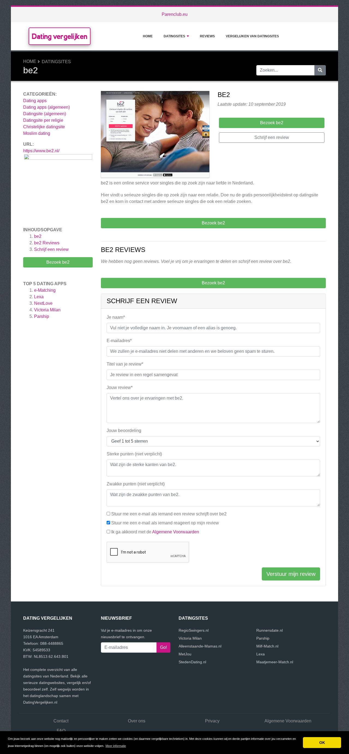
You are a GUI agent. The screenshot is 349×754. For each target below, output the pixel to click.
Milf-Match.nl (267, 646)
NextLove (43, 303)
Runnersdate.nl (269, 630)
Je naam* (116, 317)
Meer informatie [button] (116, 745)
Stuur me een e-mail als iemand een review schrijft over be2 (169, 514)
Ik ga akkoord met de (155, 532)
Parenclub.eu (175, 14)
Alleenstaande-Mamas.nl (200, 646)
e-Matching (45, 290)
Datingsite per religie (43, 120)
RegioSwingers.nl (194, 630)
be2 (37, 236)
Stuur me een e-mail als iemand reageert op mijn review (165, 523)
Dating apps (35, 100)
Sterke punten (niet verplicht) (134, 454)
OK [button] (322, 742)
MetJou (185, 654)
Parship (41, 316)
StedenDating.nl (192, 662)
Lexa (39, 296)
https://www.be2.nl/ (41, 150)
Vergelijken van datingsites (252, 36)
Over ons (136, 721)
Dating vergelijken (59, 36)
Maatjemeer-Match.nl (274, 662)
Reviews (207, 36)
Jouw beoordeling (124, 430)
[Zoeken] (320, 70)
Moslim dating (36, 133)
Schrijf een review (51, 249)
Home (148, 36)
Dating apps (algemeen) (46, 107)
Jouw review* (120, 387)
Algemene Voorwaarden (175, 532)
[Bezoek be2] (155, 135)
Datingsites (174, 36)
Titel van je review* (125, 364)
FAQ (61, 730)
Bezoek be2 (58, 262)
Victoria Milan (47, 310)
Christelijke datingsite (44, 126)
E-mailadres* (119, 340)
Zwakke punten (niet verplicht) (136, 484)
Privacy (212, 721)
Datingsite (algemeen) (44, 113)
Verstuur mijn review (290, 574)
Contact (60, 721)
